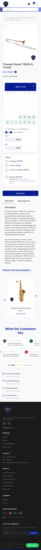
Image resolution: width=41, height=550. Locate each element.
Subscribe (34, 533)
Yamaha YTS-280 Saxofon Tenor (20, 309)
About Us (5, 499)
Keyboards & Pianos (9, 472)
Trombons (25, 18)
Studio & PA (6, 489)
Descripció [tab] (9, 201)
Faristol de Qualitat (19, 170)
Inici (6, 18)
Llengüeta (16, 161)
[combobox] (22, 9)
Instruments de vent (14, 18)
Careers (5, 503)
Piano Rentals (7, 447)
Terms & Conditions (8, 547)
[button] (5, 27)
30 (34, 117)
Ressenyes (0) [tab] (24, 201)
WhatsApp (9, 460)
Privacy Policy (20, 547)
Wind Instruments (8, 486)
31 (7, 122)
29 (29, 117)
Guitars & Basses (8, 476)
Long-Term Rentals (9, 443)
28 (25, 117)
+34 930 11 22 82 (11, 457)
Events (5, 440)
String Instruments (8, 482)
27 (20, 117)
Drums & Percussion (9, 479)
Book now (20, 193)
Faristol (15, 165)
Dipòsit (15, 177)
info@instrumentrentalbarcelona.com (17, 462)
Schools (5, 437)
